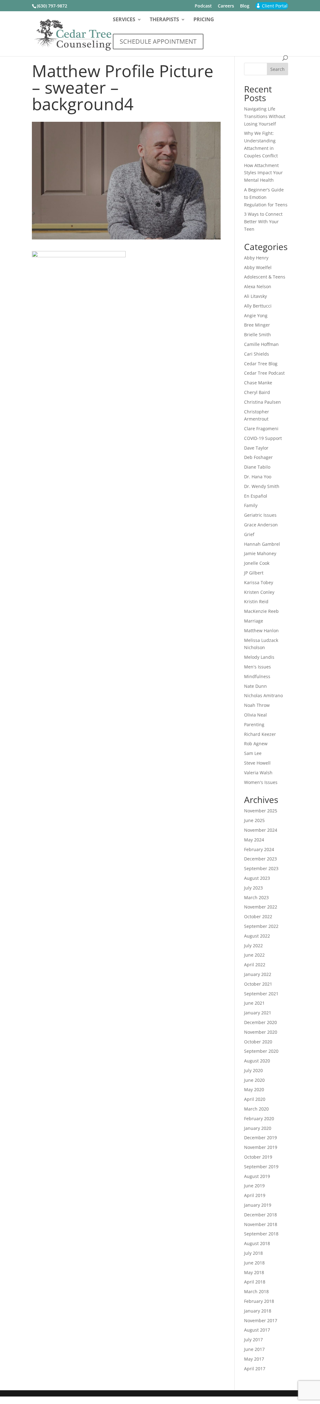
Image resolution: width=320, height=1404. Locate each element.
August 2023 (257, 878)
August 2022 (257, 936)
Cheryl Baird (257, 392)
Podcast (203, 6)
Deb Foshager (258, 457)
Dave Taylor (256, 448)
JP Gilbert (253, 573)
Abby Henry (256, 258)
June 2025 (254, 820)
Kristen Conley (259, 592)
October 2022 (258, 916)
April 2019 (254, 1195)
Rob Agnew (256, 743)
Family (251, 505)
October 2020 (258, 1042)
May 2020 (254, 1089)
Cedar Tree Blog (261, 364)
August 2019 (257, 1176)
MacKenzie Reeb (261, 611)
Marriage (253, 621)
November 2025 (260, 811)
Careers (226, 6)
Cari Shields (256, 354)
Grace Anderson (261, 525)
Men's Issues (257, 667)
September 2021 (261, 994)
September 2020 (261, 1051)
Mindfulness (257, 676)
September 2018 (261, 1234)
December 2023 (260, 859)
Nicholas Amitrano (263, 695)
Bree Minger (257, 325)
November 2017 (260, 1320)
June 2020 (254, 1080)
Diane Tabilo (257, 467)
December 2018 (260, 1215)
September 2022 (261, 926)
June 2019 (254, 1186)
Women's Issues (261, 782)
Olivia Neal (255, 715)
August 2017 (257, 1330)
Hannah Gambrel (262, 544)
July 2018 (253, 1253)
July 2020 (253, 1070)
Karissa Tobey (258, 582)
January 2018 (257, 1311)
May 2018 (254, 1272)
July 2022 (253, 945)
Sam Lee (253, 753)
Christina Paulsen (262, 402)
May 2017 (254, 1359)
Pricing (203, 20)
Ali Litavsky (255, 296)
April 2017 (254, 1369)
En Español (255, 496)
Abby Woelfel (258, 267)
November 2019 (260, 1147)
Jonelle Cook (256, 563)
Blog (244, 6)
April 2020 (254, 1099)
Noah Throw (257, 705)
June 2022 (254, 955)
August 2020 (257, 1061)
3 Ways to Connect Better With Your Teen (263, 221)
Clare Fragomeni (261, 428)
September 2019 (261, 1167)
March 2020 (256, 1109)
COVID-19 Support (263, 438)
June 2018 (254, 1263)
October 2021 (258, 984)
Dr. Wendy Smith (261, 486)
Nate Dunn (255, 686)
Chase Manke (258, 383)
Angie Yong (256, 315)
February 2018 (259, 1301)
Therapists (164, 20)
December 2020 (260, 1022)
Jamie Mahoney (260, 553)
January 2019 (257, 1205)
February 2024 (259, 849)
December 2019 (260, 1137)
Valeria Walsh (258, 773)
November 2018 (260, 1224)
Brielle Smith (257, 334)
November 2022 (260, 907)
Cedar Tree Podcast (264, 373)
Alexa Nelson (257, 286)
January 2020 (257, 1128)
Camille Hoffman (261, 344)
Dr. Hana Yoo (257, 477)
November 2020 (260, 1032)
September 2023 (261, 868)
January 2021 (257, 1013)
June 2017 (254, 1349)
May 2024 (254, 840)
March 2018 (256, 1291)
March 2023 (256, 897)
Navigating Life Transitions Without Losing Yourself (264, 116)
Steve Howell (257, 763)
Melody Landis (259, 657)
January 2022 (257, 974)
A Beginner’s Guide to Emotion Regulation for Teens (266, 197)
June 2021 (254, 1003)
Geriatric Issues (260, 515)
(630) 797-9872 (52, 6)
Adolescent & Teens (264, 277)
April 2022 (254, 965)
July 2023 (253, 888)
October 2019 (258, 1157)
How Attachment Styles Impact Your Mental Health (263, 172)
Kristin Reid (256, 601)
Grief (249, 534)
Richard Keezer (260, 734)
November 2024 (260, 830)
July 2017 (253, 1339)
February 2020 (259, 1118)
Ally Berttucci (258, 306)
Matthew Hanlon (261, 630)
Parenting (254, 724)
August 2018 (257, 1243)
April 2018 (254, 1282)
